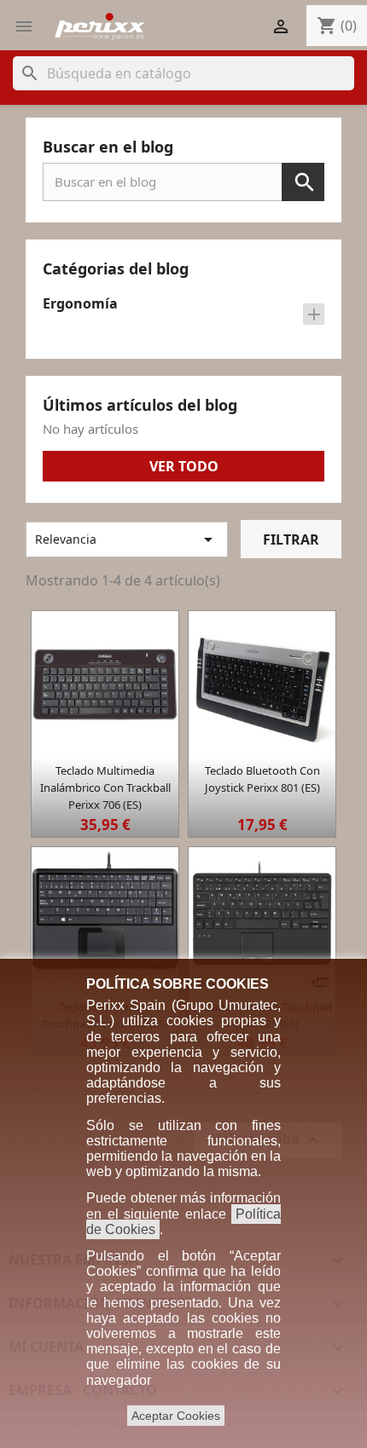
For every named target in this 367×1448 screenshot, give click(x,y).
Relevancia (126, 539)
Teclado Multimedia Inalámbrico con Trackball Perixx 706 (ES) (105, 787)
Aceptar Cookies (175, 1415)
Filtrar (291, 539)
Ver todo (183, 466)
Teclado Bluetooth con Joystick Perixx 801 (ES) (262, 779)
